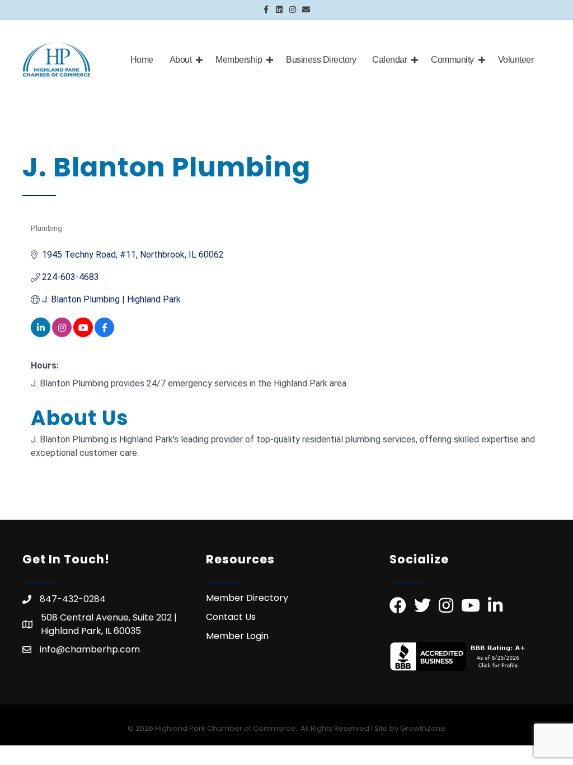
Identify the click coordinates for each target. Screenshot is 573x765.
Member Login (237, 635)
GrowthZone (422, 728)
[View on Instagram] (62, 334)
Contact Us (231, 616)
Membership (238, 59)
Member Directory (247, 597)
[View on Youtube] (83, 334)
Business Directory (321, 59)
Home (141, 59)
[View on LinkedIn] (40, 334)
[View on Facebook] (104, 334)
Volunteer (516, 59)
